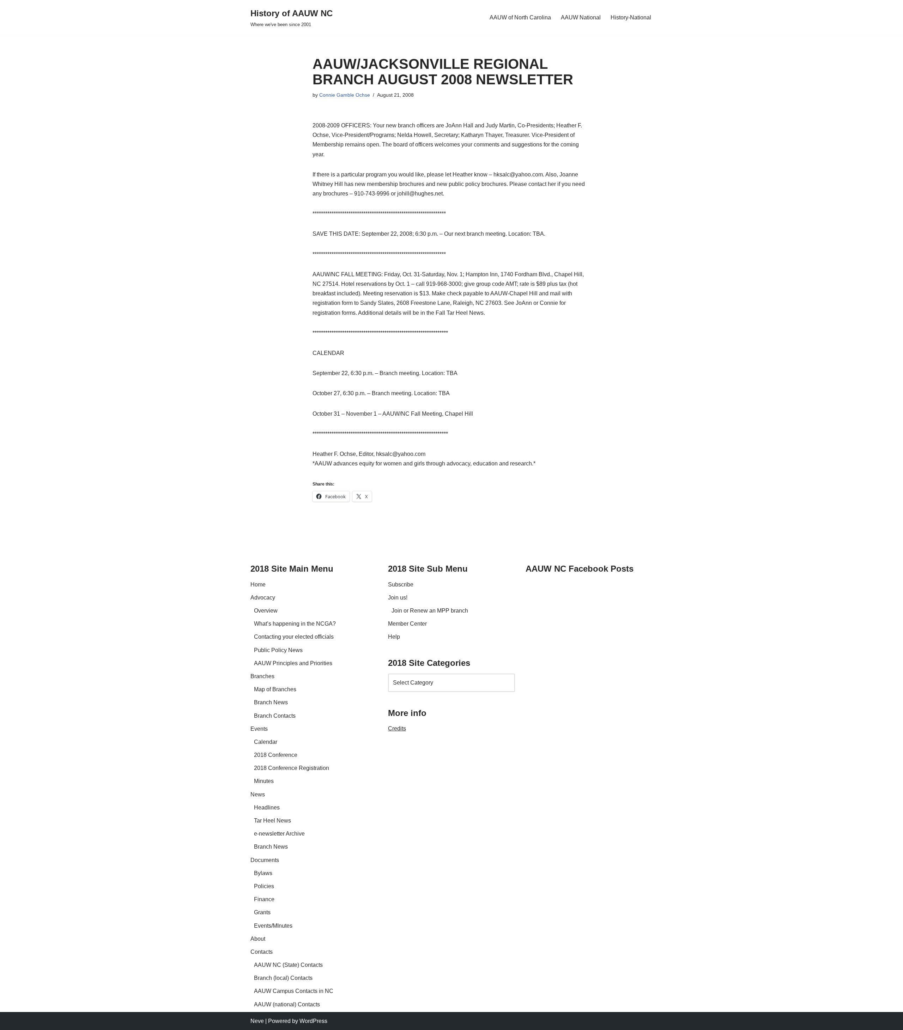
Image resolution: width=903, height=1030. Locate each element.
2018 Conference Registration (291, 768)
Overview (266, 611)
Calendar (265, 742)
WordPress (313, 1021)
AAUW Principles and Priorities (293, 663)
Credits (397, 728)
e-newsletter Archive (279, 834)
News (257, 794)
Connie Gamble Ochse (344, 95)
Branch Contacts (275, 716)
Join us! (397, 598)
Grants (262, 912)
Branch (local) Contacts (283, 978)
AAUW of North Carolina (520, 17)
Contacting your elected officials (294, 637)
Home (258, 585)
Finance (264, 899)
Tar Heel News (272, 821)
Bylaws (263, 873)
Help (394, 637)
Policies (264, 886)
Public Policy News (278, 650)
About (257, 939)
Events (259, 729)
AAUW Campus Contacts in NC (293, 991)
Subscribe (400, 585)
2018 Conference (275, 755)
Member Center (407, 624)
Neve (257, 1021)
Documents (264, 860)
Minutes (264, 781)
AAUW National (581, 17)
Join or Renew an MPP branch (430, 611)
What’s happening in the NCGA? (295, 624)
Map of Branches (275, 689)
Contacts (261, 952)
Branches (262, 676)
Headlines (267, 808)
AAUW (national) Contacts (287, 1004)
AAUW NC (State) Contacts (288, 965)
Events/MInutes (273, 926)
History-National (631, 17)
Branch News (271, 702)
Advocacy (262, 598)
